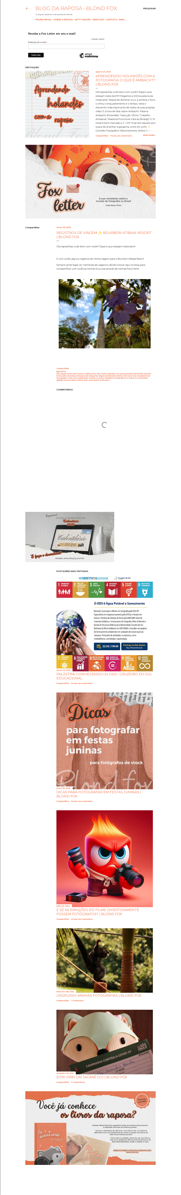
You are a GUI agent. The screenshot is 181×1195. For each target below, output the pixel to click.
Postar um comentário (121, 136)
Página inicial (43, 19)
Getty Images (83, 19)
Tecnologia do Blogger (93, 1181)
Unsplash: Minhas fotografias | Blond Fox (98, 995)
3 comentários (78, 1082)
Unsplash (98, 19)
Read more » (149, 135)
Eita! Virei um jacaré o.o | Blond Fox (91, 1077)
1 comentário (77, 1001)
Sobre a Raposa (63, 19)
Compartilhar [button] (102, 136)
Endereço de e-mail (37, 42)
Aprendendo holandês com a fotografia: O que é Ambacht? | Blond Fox (126, 80)
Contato (111, 19)
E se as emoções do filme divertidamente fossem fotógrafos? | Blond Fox (97, 912)
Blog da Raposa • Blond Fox (76, 8)
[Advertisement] (49, 484)
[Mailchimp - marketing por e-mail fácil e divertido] (88, 58)
